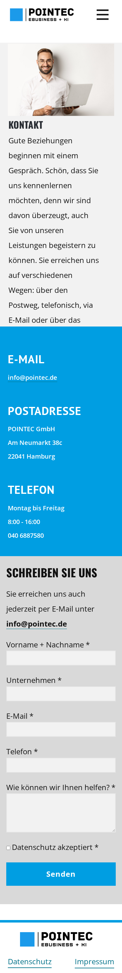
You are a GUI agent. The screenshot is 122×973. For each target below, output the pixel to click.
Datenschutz (30, 961)
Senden (61, 874)
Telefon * (22, 751)
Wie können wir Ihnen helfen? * (60, 787)
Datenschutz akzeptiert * (55, 847)
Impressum (94, 961)
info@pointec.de (32, 377)
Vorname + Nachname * (48, 644)
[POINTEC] (42, 15)
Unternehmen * (34, 680)
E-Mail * (19, 716)
